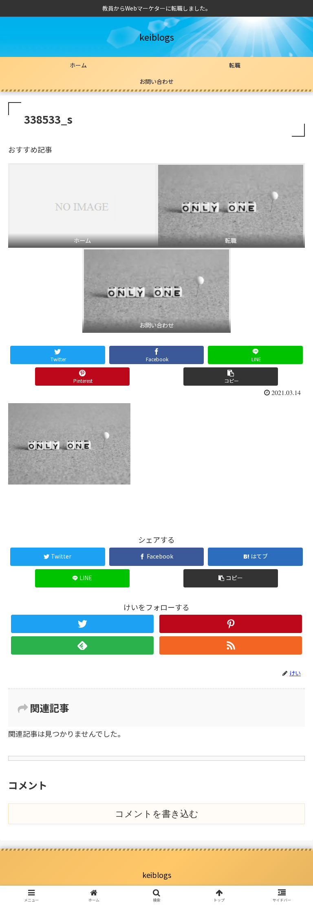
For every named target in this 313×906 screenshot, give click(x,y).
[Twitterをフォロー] (82, 624)
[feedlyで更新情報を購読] (82, 645)
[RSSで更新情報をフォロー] (230, 645)
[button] (289, 764)
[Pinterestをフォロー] (230, 624)
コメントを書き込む (156, 814)
